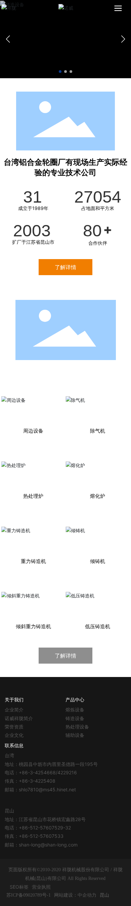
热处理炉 (33, 465)
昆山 (104, 895)
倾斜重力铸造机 (33, 595)
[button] (60, 71)
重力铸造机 (33, 530)
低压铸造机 (97, 595)
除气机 (98, 400)
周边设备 (33, 400)
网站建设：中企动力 (75, 895)
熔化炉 (98, 465)
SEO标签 (19, 887)
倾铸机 (98, 530)
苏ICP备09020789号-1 (28, 895)
